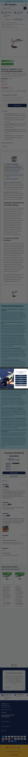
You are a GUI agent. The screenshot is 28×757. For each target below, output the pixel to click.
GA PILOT (21, 377)
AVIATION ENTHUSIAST (21, 381)
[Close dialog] (27, 369)
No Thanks (21, 385)
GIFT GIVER (21, 383)
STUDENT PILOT (21, 375)
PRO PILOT (21, 379)
